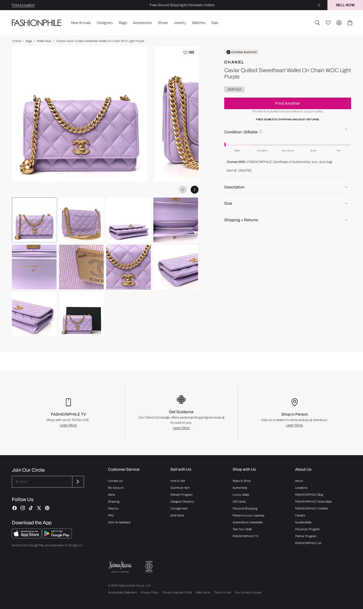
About (299, 481)
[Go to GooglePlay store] (57, 537)
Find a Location (23, 5)
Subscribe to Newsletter (248, 522)
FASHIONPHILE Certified (311, 508)
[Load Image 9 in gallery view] (34, 314)
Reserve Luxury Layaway (248, 515)
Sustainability (303, 522)
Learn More (68, 425)
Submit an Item (180, 487)
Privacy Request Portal (177, 592)
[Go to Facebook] (14, 508)
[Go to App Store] (27, 537)
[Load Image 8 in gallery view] (175, 267)
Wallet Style (44, 41)
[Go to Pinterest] (47, 508)
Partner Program (305, 536)
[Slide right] (195, 190)
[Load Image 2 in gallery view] (81, 220)
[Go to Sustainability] (148, 566)
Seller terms (203, 592)
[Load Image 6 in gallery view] (81, 267)
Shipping (113, 501)
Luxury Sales (241, 494)
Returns (113, 508)
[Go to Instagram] (22, 508)
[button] (317, 23)
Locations (301, 487)
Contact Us (115, 481)
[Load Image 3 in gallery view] (128, 220)
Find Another (287, 103)
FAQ (111, 515)
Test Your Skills (242, 529)
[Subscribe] (77, 481)
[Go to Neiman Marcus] (120, 566)
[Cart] (350, 23)
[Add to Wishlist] (189, 52)
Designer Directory (182, 501)
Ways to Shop (242, 481)
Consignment (179, 508)
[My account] (339, 23)
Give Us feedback (119, 522)
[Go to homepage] (36, 23)
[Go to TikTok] (31, 508)
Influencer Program (307, 529)
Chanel (16, 41)
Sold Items (177, 515)
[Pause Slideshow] (319, 5)
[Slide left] (183, 190)
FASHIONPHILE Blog (309, 494)
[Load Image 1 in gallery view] (34, 220)
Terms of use (222, 592)
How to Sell (177, 481)
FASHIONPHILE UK (308, 543)
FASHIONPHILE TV (246, 536)
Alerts (111, 494)
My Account (115, 487)
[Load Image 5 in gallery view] (34, 267)
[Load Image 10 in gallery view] (81, 314)
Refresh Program (181, 494)
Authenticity (240, 487)
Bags (29, 41)
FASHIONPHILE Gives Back (313, 501)
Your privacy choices (248, 592)
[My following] (328, 23)
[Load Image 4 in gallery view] (175, 220)
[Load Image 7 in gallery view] (128, 267)
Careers (300, 515)
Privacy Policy (150, 592)
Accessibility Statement (122, 592)
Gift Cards (239, 501)
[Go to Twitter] (39, 508)
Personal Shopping (245, 508)
